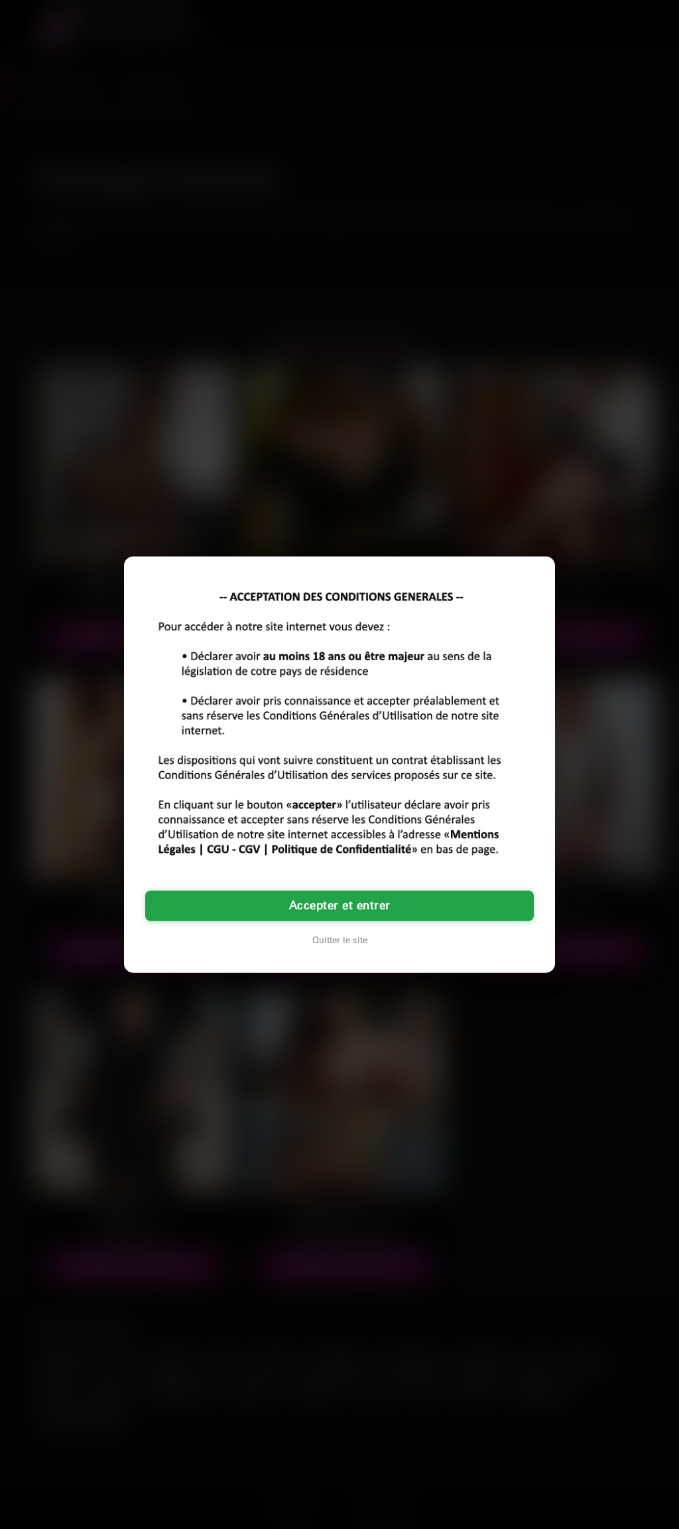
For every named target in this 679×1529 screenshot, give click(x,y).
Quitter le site (339, 940)
